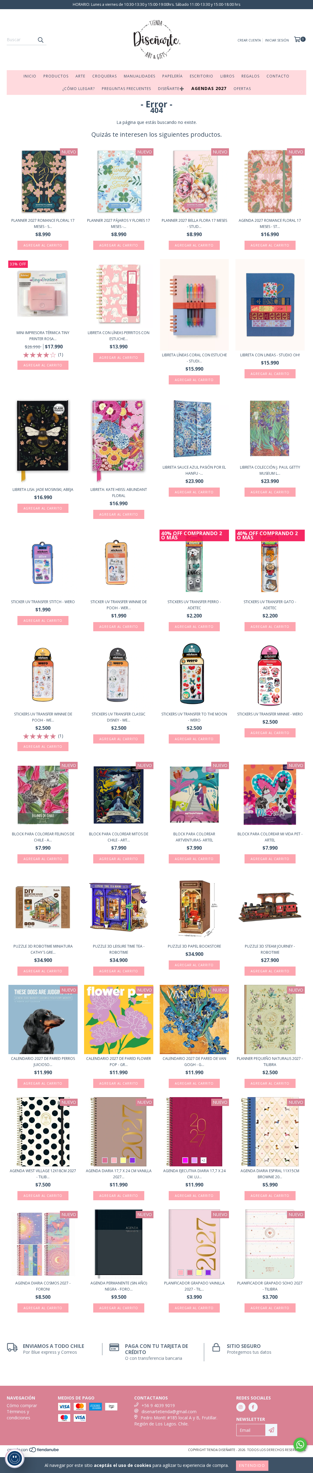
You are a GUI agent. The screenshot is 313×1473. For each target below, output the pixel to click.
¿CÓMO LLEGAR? (78, 88)
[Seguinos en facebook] (253, 1407)
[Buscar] (40, 39)
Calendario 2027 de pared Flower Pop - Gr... (118, 1061)
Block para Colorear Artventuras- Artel (194, 837)
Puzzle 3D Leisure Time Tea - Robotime (119, 949)
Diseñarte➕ (171, 88)
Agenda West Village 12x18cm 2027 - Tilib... (43, 1173)
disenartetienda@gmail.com (169, 1411)
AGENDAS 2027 (208, 88)
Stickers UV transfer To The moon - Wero (194, 717)
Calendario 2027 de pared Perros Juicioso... (43, 1061)
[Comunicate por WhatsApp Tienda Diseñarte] (300, 1445)
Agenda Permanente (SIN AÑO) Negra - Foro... (118, 1286)
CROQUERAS (104, 76)
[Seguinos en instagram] (240, 1407)
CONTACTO (278, 76)
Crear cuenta (249, 40)
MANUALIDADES (139, 76)
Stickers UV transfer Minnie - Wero (270, 714)
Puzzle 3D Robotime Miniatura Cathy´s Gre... (43, 949)
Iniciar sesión (277, 40)
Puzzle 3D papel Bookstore (194, 946)
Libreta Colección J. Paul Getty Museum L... (270, 470)
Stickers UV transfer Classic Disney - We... (118, 717)
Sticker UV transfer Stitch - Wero (43, 601)
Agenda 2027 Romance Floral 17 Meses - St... (270, 223)
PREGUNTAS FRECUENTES (126, 88)
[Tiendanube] (33, 1452)
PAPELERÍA (172, 76)
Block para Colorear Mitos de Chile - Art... (118, 837)
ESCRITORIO (201, 76)
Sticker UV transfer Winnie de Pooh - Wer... (118, 604)
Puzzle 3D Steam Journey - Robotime (270, 949)
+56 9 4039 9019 (158, 1405)
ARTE (80, 76)
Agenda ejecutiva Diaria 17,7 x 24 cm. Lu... (194, 1173)
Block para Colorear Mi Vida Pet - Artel (270, 837)
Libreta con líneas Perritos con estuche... (118, 335)
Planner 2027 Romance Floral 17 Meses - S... (43, 223)
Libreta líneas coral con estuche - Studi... (194, 358)
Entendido (252, 1465)
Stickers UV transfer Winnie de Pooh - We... (43, 717)
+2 (203, 1160)
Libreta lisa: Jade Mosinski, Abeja (43, 489)
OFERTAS (242, 88)
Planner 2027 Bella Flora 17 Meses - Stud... (194, 223)
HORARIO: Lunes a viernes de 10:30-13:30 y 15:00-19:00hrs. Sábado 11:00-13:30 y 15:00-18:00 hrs (156, 4)
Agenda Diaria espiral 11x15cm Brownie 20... (270, 1173)
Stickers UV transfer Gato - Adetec (270, 604)
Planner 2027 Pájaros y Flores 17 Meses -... (118, 223)
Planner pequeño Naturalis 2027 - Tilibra (270, 1061)
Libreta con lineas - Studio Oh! (270, 355)
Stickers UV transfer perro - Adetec (194, 604)
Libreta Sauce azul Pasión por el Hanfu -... (194, 470)
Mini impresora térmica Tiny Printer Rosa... (43, 335)
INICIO (30, 76)
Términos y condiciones (18, 1415)
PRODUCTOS (55, 76)
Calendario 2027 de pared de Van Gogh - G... (194, 1061)
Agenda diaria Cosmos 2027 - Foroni (43, 1286)
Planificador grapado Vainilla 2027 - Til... (194, 1286)
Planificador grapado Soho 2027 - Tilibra (270, 1286)
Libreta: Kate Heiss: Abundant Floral (118, 492)
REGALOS (250, 76)
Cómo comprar (22, 1405)
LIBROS (227, 76)
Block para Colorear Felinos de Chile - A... (43, 837)
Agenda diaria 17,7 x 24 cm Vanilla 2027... (119, 1173)
